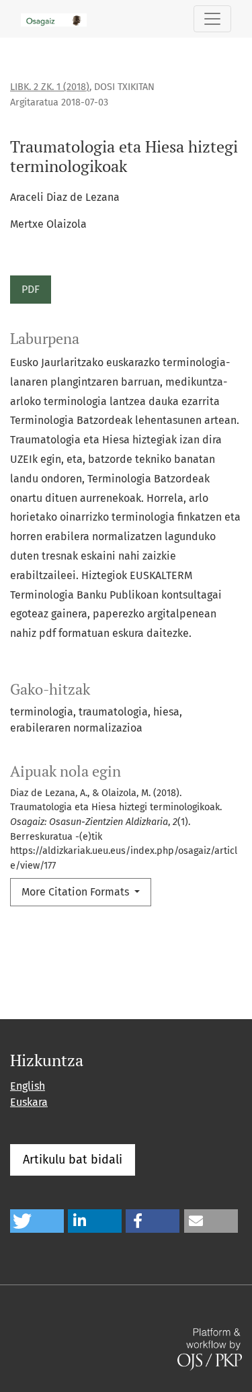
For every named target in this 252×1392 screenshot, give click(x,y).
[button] (37, 1221)
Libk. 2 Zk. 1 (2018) (49, 87)
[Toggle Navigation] (212, 18)
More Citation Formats (77, 891)
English (27, 1086)
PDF (31, 289)
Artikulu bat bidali (72, 1159)
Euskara (29, 1102)
